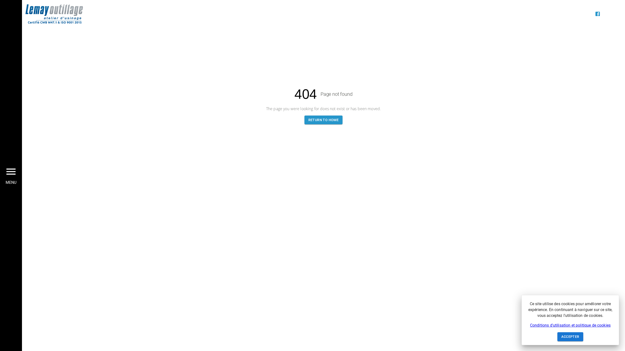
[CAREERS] (568, 14)
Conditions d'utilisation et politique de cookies (570, 325)
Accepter (570, 337)
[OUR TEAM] (578, 14)
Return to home (323, 120)
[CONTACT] (588, 14)
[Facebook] (598, 14)
